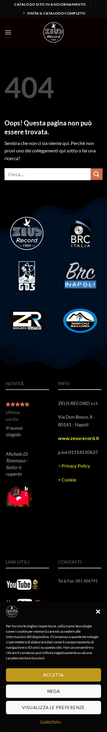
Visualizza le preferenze (53, 707)
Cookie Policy (50, 721)
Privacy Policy (76, 465)
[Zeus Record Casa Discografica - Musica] (53, 32)
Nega (53, 691)
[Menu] (8, 32)
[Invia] (97, 174)
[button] (98, 612)
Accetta (53, 674)
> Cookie (67, 479)
